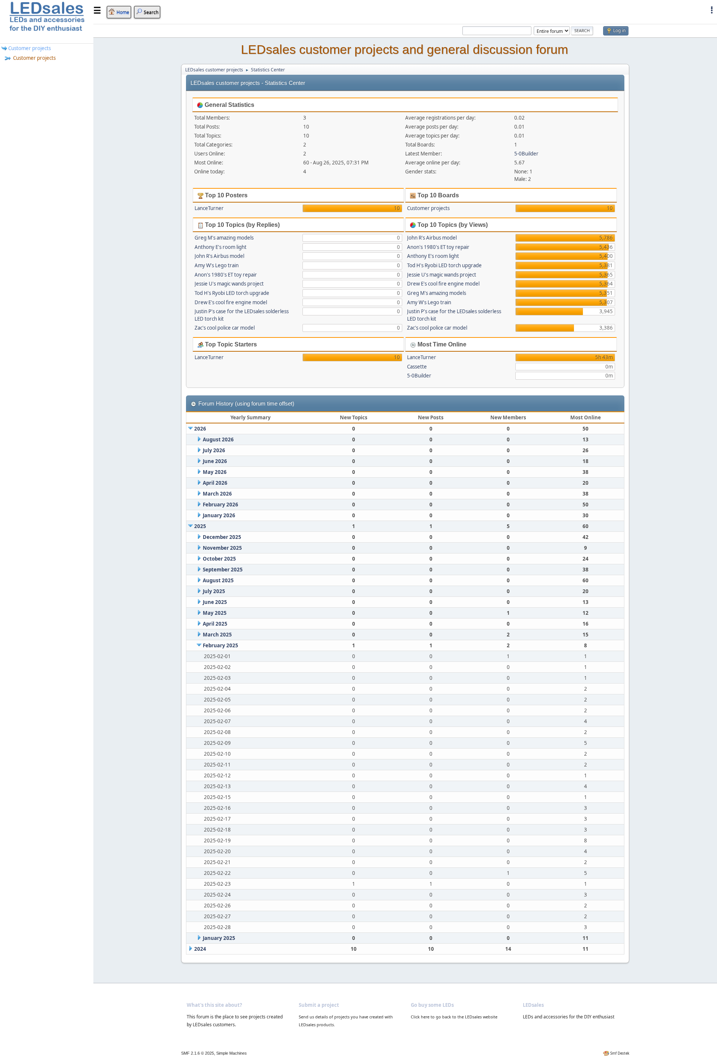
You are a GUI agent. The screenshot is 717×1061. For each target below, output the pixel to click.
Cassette (417, 366)
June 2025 (215, 602)
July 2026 (214, 450)
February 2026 (220, 504)
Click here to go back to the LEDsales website (454, 1017)
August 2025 (218, 580)
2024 (200, 949)
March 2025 (217, 634)
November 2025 (222, 548)
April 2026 (215, 482)
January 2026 (219, 515)
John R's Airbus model (219, 256)
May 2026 (215, 472)
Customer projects (34, 58)
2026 (200, 428)
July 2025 (214, 591)
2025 (200, 526)
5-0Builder (526, 153)
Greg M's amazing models (224, 237)
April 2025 (215, 623)
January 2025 (219, 938)
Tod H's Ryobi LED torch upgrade (232, 293)
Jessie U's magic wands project (229, 283)
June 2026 (215, 461)
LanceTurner (209, 208)
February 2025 (220, 645)
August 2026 (218, 439)
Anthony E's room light (220, 247)
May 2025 (215, 613)
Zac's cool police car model (225, 327)
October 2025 (219, 558)
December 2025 (222, 537)
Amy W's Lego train (217, 265)
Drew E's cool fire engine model (231, 302)
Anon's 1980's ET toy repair (226, 274)
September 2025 (223, 569)
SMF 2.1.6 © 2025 (197, 1053)
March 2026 (217, 493)
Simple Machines (231, 1053)
